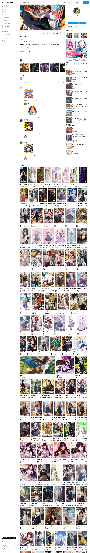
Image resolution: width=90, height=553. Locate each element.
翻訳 (20, 55)
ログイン (86, 2)
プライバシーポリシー (6, 550)
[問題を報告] (36, 100)
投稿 (77, 2)
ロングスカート (28, 47)
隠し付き (27, 82)
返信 (40, 100)
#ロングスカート (23, 51)
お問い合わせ (4, 546)
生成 (72, 2)
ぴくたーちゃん (5, 545)
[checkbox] (24, 82)
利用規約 (3, 548)
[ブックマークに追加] (56, 33)
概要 (2, 543)
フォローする (76, 23)
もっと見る (83, 63)
